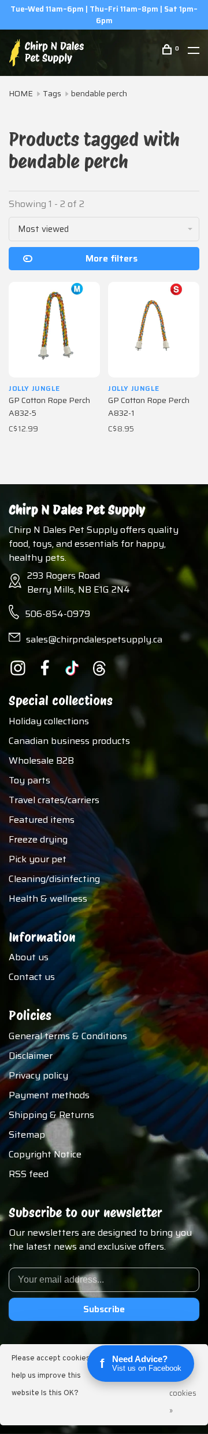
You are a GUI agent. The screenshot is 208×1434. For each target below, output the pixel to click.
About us (29, 957)
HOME (21, 93)
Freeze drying (38, 839)
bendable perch (99, 93)
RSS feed (29, 1174)
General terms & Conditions (68, 1036)
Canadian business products (69, 741)
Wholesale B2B (41, 760)
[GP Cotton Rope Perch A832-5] (54, 329)
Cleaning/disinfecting (54, 879)
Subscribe (104, 1309)
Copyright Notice (45, 1154)
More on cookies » (182, 1384)
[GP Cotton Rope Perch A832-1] (153, 329)
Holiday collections (49, 721)
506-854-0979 (57, 614)
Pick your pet (37, 859)
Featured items (42, 819)
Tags (52, 93)
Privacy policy (38, 1075)
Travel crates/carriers (54, 800)
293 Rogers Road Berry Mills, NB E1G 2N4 (78, 582)
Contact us (32, 977)
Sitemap (27, 1134)
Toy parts (29, 780)
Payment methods (49, 1095)
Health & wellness (48, 898)
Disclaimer (31, 1055)
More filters (112, 258)
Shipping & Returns (51, 1115)
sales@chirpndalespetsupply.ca (94, 639)
